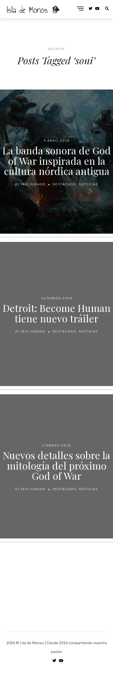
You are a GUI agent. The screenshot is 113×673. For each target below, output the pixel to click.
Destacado (65, 184)
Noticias (88, 184)
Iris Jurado (33, 184)
